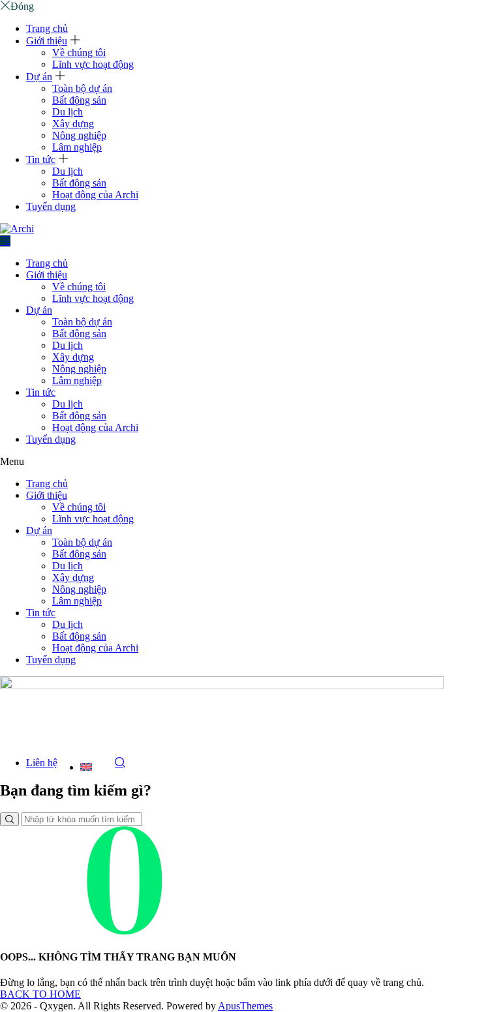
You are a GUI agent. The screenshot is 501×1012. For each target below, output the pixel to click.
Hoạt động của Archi (95, 194)
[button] (250, 462)
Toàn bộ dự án (82, 88)
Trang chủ (47, 28)
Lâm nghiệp (77, 147)
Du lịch (67, 111)
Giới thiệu (46, 40)
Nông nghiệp (79, 135)
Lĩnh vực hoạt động (93, 64)
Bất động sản (79, 100)
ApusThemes (245, 1005)
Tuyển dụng (51, 206)
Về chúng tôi (79, 52)
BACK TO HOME (40, 994)
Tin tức (40, 159)
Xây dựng (73, 123)
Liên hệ (41, 762)
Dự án (39, 76)
